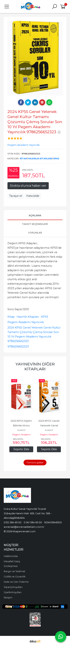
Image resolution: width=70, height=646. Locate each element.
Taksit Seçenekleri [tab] (35, 224)
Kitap (23, 158)
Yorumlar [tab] (35, 232)
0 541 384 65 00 (33, 522)
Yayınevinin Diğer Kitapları (35, 366)
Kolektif (23, 430)
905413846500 (53, 522)
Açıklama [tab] (35, 215)
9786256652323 (18, 346)
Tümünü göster (35, 462)
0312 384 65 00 (12, 522)
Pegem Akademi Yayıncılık (25, 322)
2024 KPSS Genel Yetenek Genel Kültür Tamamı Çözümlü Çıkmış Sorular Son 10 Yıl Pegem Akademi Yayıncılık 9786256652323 (33, 334)
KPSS (56, 158)
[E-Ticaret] (35, 641)
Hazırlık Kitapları (40, 158)
